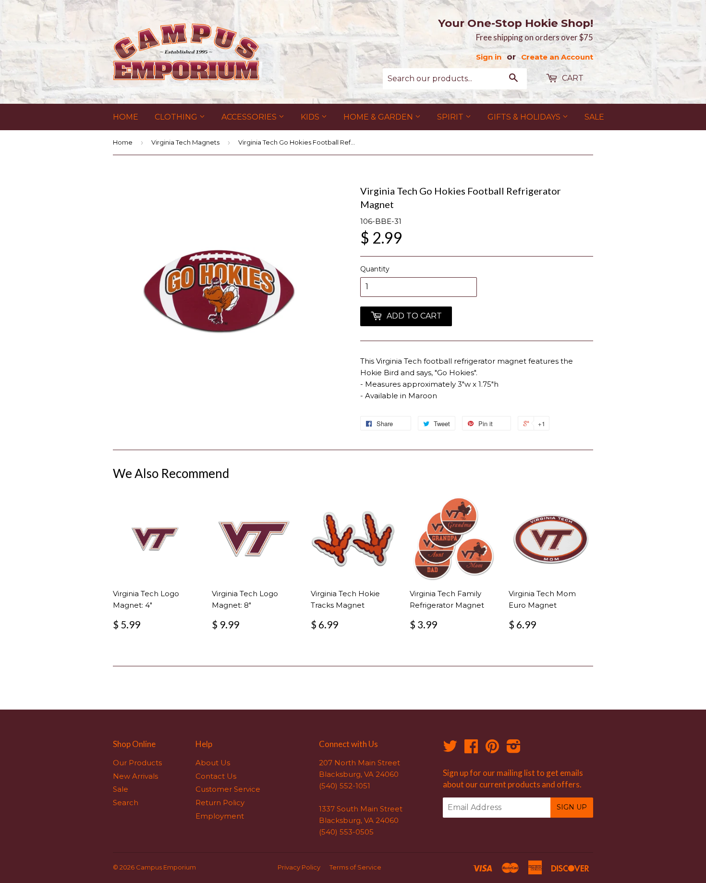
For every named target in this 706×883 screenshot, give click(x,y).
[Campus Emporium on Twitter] (450, 749)
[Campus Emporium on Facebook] (471, 749)
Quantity (375, 269)
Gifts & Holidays (524, 117)
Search (125, 802)
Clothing (177, 117)
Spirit (451, 117)
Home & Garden (379, 117)
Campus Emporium (166, 867)
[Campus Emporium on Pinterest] (492, 749)
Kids (311, 117)
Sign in (488, 56)
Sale (594, 117)
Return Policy (219, 802)
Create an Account (557, 56)
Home (125, 117)
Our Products (137, 762)
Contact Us (215, 776)
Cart (572, 78)
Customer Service (227, 789)
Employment (219, 816)
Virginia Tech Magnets (185, 142)
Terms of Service (355, 867)
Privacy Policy (299, 867)
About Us (212, 762)
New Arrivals (135, 776)
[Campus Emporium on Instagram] (513, 749)
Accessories (250, 117)
